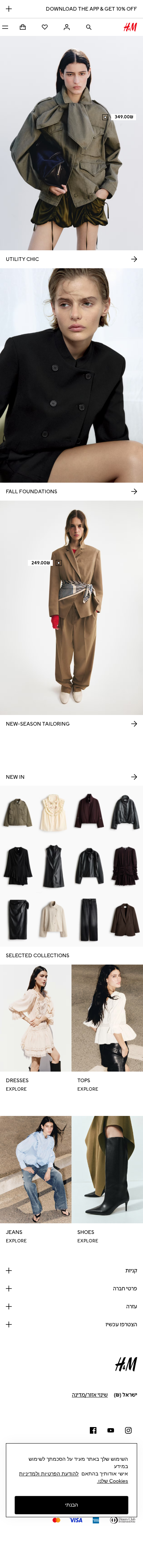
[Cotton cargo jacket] (18, 812)
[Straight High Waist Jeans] (89, 920)
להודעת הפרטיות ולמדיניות (48, 1474)
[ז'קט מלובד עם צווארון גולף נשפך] (54, 920)
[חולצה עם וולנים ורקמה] (54, 812)
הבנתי (71, 1505)
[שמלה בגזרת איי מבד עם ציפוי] (54, 866)
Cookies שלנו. (112, 1481)
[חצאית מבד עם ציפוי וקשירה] (18, 920)
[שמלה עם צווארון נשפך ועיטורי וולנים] (18, 866)
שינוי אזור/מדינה (90, 1395)
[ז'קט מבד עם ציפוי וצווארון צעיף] (89, 866)
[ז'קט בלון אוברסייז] (89, 812)
